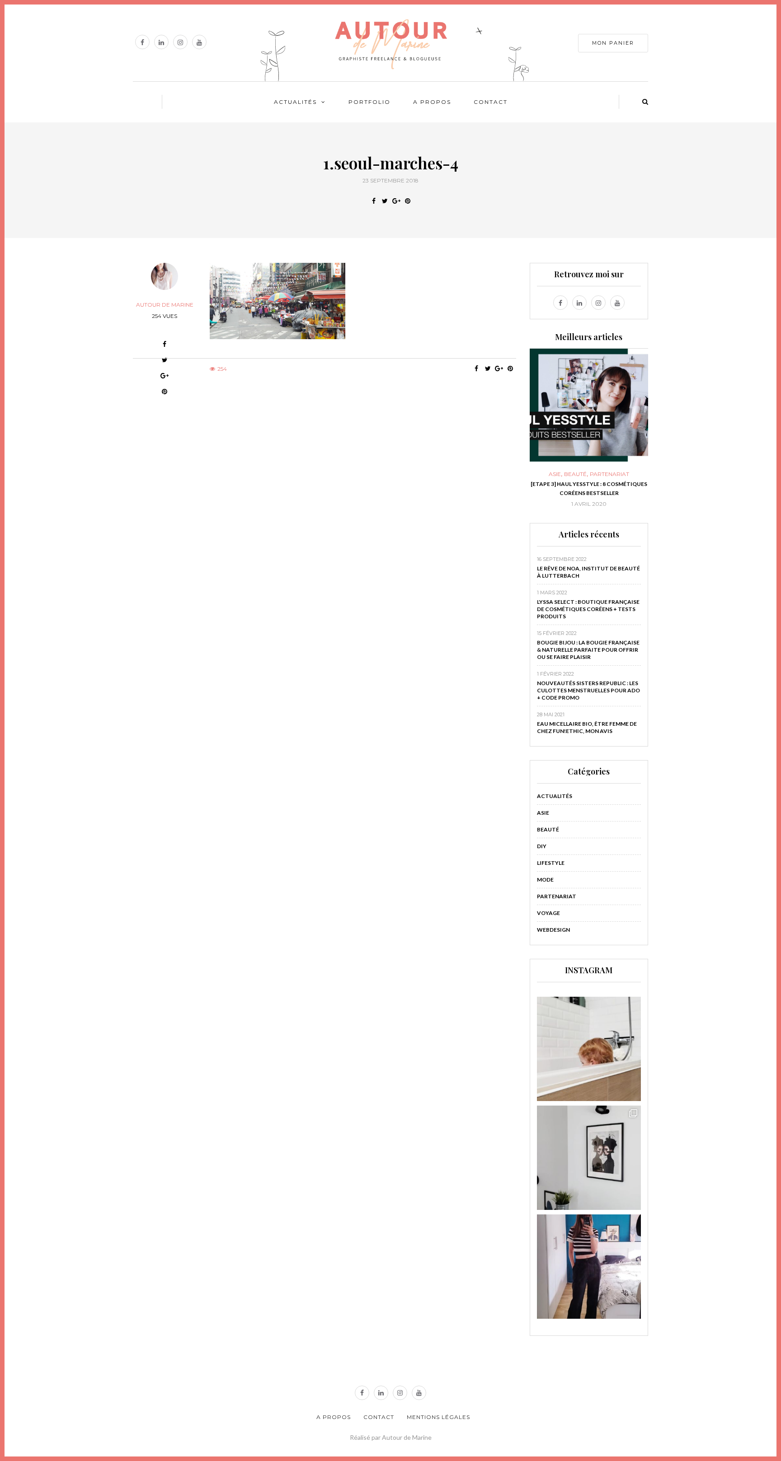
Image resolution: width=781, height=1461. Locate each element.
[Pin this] (407, 200)
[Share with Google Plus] (396, 200)
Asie (555, 474)
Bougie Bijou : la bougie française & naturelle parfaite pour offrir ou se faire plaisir (588, 649)
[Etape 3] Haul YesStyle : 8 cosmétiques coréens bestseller (589, 488)
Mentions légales (438, 1417)
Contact (491, 101)
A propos (432, 101)
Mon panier (613, 43)
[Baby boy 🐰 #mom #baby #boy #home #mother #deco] (589, 1049)
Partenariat (609, 474)
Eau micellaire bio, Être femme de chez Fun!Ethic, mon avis (587, 727)
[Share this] (373, 200)
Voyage (548, 913)
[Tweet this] (384, 200)
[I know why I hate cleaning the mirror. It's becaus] (589, 1266)
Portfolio (369, 101)
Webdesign (553, 929)
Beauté (575, 474)
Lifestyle (551, 862)
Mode (545, 879)
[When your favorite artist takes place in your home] (589, 1158)
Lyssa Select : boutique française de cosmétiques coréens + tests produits (588, 609)
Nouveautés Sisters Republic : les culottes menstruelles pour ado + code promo (588, 690)
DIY (541, 846)
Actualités (295, 101)
